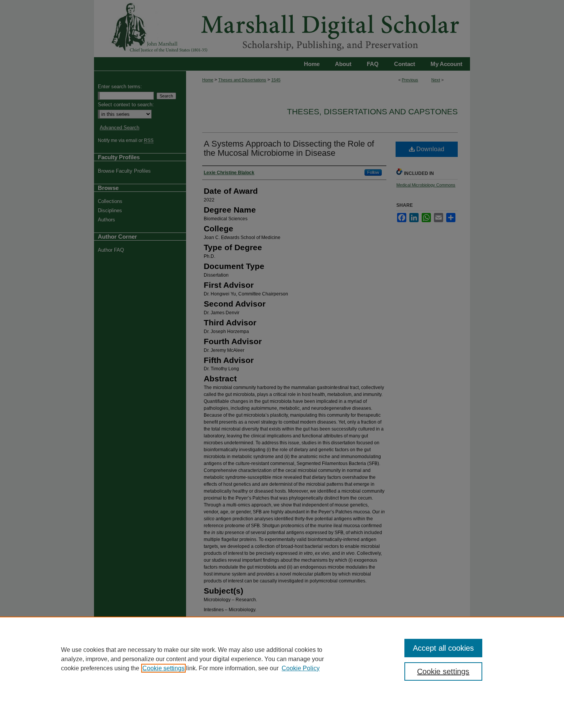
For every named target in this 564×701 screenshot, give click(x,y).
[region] (282, 659)
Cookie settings (163, 668)
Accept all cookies (443, 648)
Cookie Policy (301, 668)
